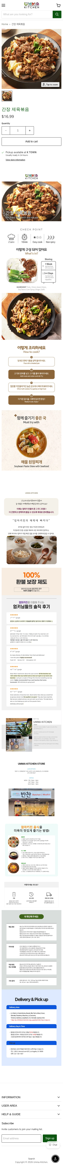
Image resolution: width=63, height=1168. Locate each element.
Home (5, 24)
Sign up (49, 1138)
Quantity (6, 123)
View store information (15, 160)
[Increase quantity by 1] (30, 130)
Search (31, 1159)
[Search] (57, 14)
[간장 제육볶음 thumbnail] (7, 96)
